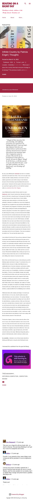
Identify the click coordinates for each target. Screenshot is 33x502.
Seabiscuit (4, 194)
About (12, 17)
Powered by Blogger (17, 494)
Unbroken (17, 173)
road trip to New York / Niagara (14, 188)
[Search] (25, 3)
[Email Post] (3, 382)
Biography (10, 373)
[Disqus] (17, 414)
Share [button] (4, 74)
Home (4, 17)
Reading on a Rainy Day (10, 5)
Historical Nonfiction (10, 376)
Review (4, 379)
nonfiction (23, 376)
